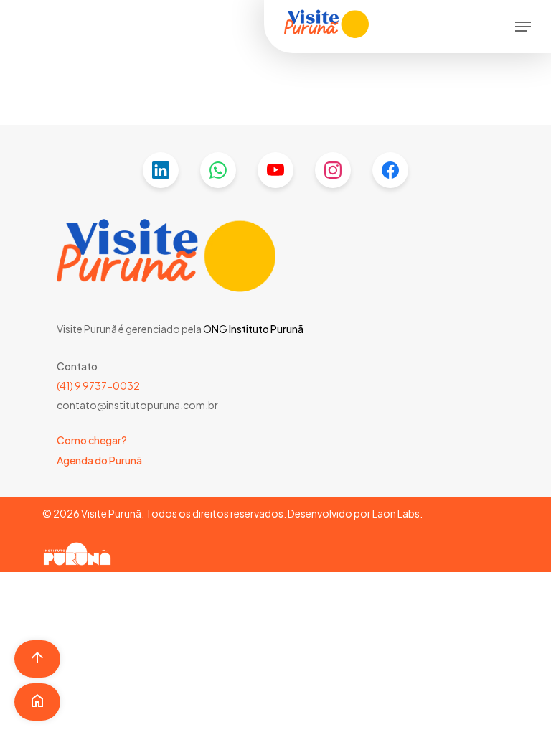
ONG (215, 328)
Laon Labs (396, 513)
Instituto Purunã (265, 328)
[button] (523, 26)
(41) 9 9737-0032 (98, 385)
